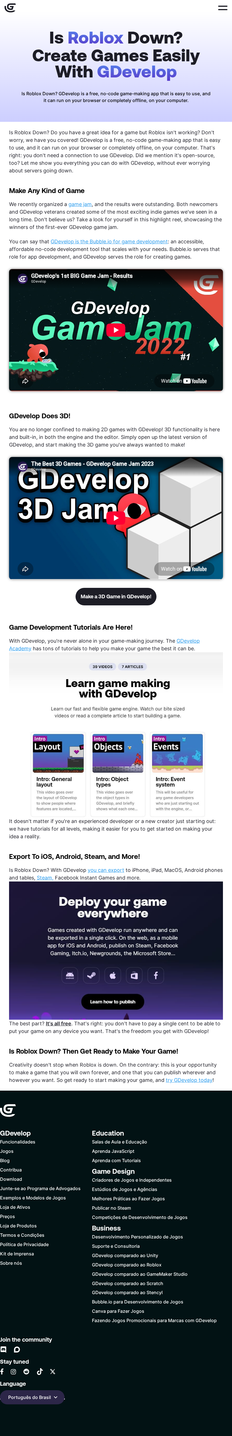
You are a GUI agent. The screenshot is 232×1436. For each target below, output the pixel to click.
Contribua (11, 1169)
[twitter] (52, 1371)
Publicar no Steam (111, 1208)
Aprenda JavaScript (113, 1151)
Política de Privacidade (24, 1244)
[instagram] (13, 1371)
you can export (106, 870)
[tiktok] (39, 1371)
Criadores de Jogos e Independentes (132, 1180)
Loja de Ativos (15, 1207)
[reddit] (26, 1371)
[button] (223, 8)
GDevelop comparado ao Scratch (127, 1283)
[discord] (3, 1349)
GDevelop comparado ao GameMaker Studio (140, 1274)
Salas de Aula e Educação (119, 1141)
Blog (5, 1160)
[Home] (10, 7)
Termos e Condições (22, 1235)
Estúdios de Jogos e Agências (124, 1189)
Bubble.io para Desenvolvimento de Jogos (137, 1301)
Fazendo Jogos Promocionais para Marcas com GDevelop (154, 1320)
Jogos (7, 1151)
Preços (7, 1216)
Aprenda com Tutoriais (116, 1160)
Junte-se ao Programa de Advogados (40, 1188)
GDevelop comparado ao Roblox (127, 1264)
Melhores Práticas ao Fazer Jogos (128, 1198)
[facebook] (2, 1371)
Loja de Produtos (18, 1225)
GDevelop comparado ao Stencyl (127, 1292)
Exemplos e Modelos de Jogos (33, 1197)
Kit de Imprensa (17, 1253)
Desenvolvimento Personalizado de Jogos (137, 1236)
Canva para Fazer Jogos (118, 1311)
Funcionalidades (17, 1141)
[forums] (17, 1349)
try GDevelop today (189, 1080)
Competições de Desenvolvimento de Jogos (140, 1217)
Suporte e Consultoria (116, 1246)
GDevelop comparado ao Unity (125, 1255)
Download (11, 1179)
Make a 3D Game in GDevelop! (116, 596)
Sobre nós (11, 1263)
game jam (80, 204)
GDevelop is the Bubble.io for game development (109, 241)
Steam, (45, 877)
